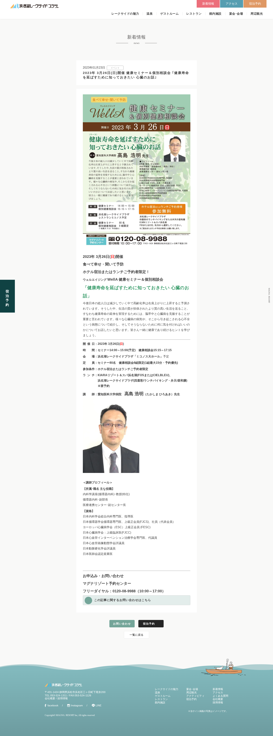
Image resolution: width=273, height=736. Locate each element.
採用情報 (62, 698)
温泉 (150, 13)
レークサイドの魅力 (125, 13)
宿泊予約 (255, 3)
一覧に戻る (137, 634)
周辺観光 (257, 13)
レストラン (194, 13)
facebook (53, 705)
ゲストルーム (169, 13)
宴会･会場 (236, 13)
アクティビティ (195, 695)
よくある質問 (220, 695)
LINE (98, 705)
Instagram (77, 705)
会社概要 (50, 698)
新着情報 (208, 3)
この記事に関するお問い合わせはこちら (122, 600)
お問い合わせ (122, 623)
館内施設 (215, 13)
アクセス (232, 3)
